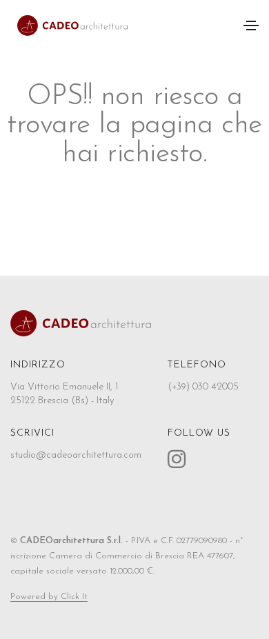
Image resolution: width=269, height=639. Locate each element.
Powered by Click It (49, 596)
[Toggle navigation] (251, 25)
